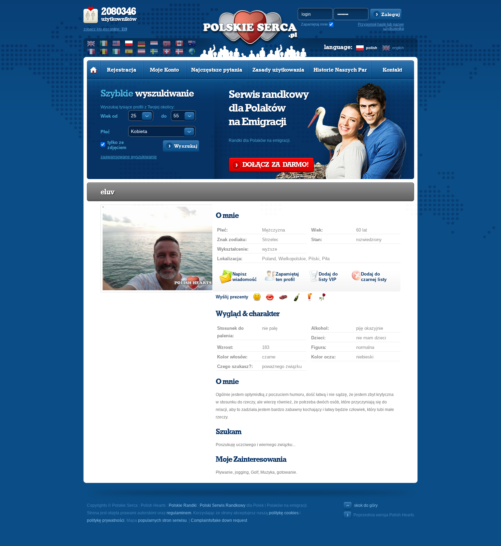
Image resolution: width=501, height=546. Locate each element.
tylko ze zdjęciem (116, 145)
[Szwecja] (154, 51)
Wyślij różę (322, 297)
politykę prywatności (105, 520)
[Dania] (179, 51)
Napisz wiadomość (244, 276)
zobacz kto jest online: (105, 29)
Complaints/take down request (219, 520)
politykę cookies (284, 513)
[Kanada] (179, 43)
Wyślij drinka (309, 297)
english (398, 48)
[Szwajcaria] (167, 51)
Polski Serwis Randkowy (222, 505)
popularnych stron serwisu (162, 520)
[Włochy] (116, 51)
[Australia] (192, 43)
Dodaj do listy (328, 276)
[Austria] (141, 51)
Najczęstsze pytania (216, 70)
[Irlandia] (104, 43)
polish (371, 48)
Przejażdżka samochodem (283, 297)
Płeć (105, 131)
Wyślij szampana (296, 297)
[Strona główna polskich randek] (93, 69)
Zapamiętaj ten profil (287, 276)
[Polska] (129, 43)
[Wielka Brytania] (91, 43)
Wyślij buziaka (270, 297)
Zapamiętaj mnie (314, 24)
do (164, 116)
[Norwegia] (167, 43)
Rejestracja (121, 70)
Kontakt (392, 70)
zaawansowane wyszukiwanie (129, 156)
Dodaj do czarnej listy (373, 276)
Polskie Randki (183, 505)
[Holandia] (154, 43)
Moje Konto (164, 70)
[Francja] (91, 51)
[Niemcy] (141, 43)
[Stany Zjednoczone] (116, 43)
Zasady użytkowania (278, 70)
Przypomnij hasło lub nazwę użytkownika (381, 26)
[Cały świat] (192, 51)
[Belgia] (104, 51)
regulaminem (179, 513)
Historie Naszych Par (340, 70)
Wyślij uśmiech (257, 297)
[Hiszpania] (129, 51)
